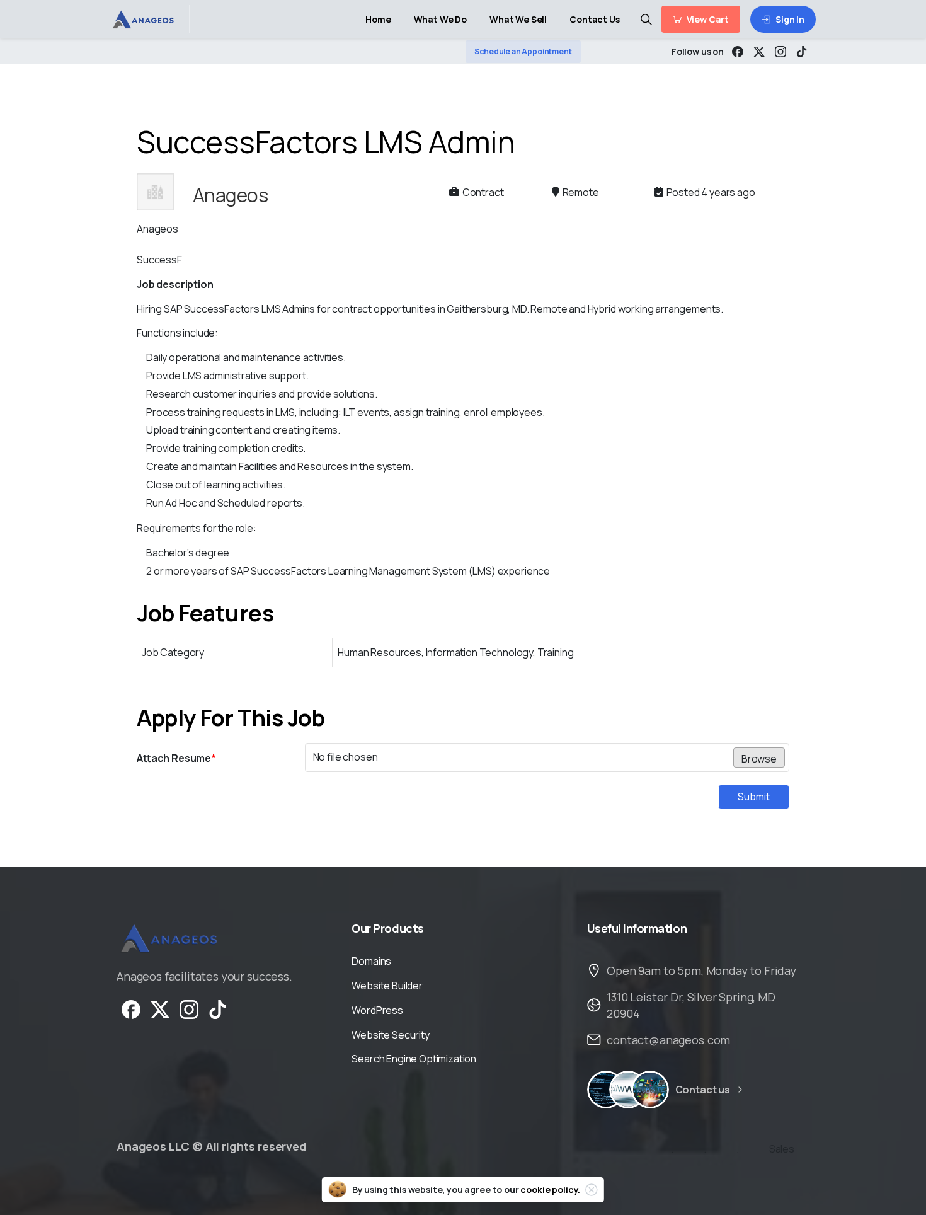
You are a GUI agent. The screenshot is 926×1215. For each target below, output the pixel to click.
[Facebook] (737, 51)
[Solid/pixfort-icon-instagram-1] (188, 1008)
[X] (759, 51)
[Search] (646, 19)
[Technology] (606, 1089)
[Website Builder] (650, 1089)
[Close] (591, 1189)
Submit (754, 796)
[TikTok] (802, 51)
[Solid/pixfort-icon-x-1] (160, 1008)
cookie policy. (550, 1189)
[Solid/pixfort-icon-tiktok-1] (217, 1008)
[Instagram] (780, 51)
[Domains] (628, 1089)
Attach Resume (176, 758)
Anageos (230, 195)
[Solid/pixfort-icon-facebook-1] (131, 1008)
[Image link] (168, 938)
